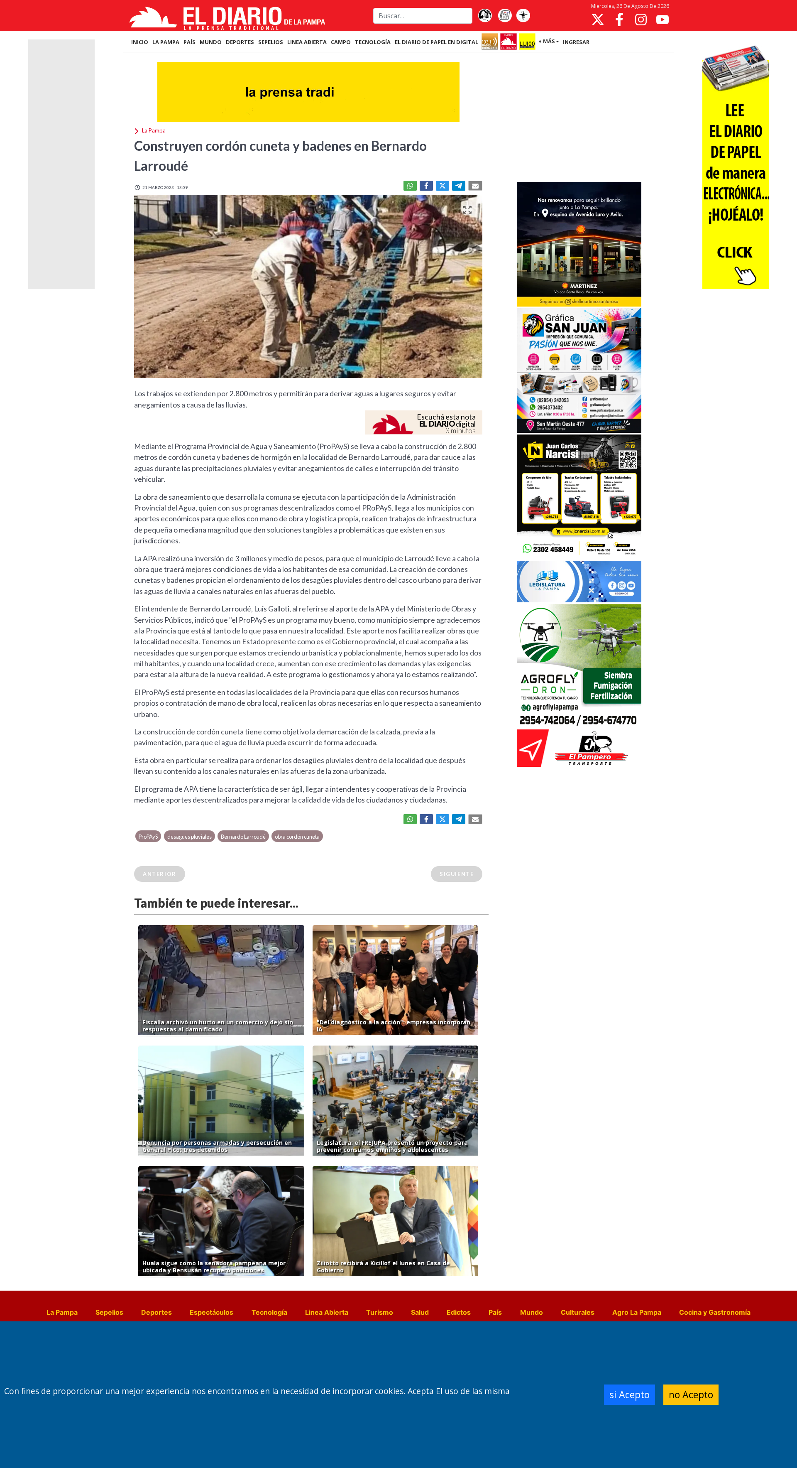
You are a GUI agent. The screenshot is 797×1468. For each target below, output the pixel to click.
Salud (420, 1312)
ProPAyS (148, 836)
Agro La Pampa (636, 1312)
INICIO (139, 42)
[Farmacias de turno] (523, 16)
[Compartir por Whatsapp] (410, 186)
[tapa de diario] (505, 16)
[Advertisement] (579, 118)
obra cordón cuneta (297, 836)
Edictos (459, 1312)
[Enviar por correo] (475, 186)
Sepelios (109, 1312)
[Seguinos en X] (597, 19)
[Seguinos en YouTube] (662, 19)
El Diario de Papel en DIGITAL (436, 42)
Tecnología (269, 1312)
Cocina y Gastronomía (715, 1312)
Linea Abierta (326, 1312)
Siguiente (457, 874)
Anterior (159, 874)
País (495, 1312)
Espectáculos (211, 1312)
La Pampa (62, 1312)
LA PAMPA (165, 42)
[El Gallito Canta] (485, 16)
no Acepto (691, 1394)
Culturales (577, 1312)
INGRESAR (576, 42)
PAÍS (189, 42)
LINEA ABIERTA (307, 42)
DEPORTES (240, 42)
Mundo (531, 1312)
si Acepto (629, 1394)
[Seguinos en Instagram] (641, 19)
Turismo (379, 1312)
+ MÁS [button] (546, 41)
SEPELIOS (270, 42)
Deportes (156, 1312)
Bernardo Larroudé (243, 836)
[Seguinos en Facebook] (619, 19)
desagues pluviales (189, 836)
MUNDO (211, 42)
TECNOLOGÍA (373, 42)
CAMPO (341, 42)
